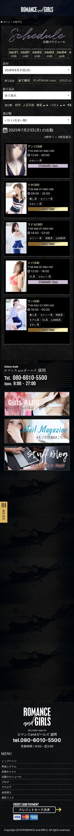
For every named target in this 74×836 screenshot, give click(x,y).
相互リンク (8, 797)
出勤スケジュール (11, 776)
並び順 (7, 113)
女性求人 (7, 792)
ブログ (5, 781)
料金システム (9, 766)
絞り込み (8, 89)
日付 (6, 63)
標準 (18, 105)
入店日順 (28, 105)
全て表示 (24, 80)
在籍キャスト (9, 771)
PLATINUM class (45, 80)
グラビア (7, 787)
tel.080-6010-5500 (37, 740)
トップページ (9, 761)
